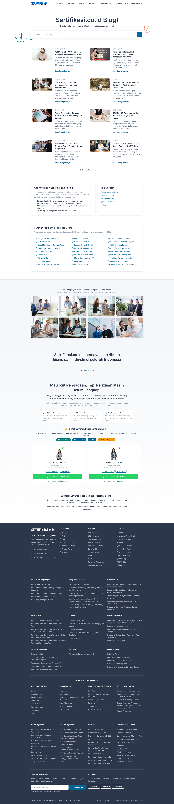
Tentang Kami (67, 533)
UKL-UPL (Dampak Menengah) (122, 242)
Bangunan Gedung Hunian (79, 584)
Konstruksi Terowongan (116, 641)
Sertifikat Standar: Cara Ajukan (122, 264)
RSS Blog (122, 559)
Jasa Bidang (64, 709)
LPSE (121, 543)
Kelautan (91, 691)
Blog (63, 539)
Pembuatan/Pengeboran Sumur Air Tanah (123, 667)
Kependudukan (36, 697)
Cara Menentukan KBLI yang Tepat (51, 245)
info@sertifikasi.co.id (42, 553)
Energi (33, 691)
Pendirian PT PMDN (81, 242)
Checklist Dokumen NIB (83, 251)
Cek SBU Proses (125, 546)
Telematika (35, 710)
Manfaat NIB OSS (94, 739)
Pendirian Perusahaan (96, 562)
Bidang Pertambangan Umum (128, 700)
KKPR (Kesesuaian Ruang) (120, 248)
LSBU (121, 533)
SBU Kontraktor (94, 533)
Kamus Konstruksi (68, 546)
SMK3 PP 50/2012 (95, 565)
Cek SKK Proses (125, 555)
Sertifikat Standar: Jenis (119, 261)
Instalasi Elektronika (76, 620)
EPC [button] (81, 4)
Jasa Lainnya (64, 694)
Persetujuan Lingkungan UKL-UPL (101, 760)
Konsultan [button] (70, 4)
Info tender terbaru (110, 192)
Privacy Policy (67, 549)
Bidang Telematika (124, 711)
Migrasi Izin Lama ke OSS (84, 258)
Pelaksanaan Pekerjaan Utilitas (118, 657)
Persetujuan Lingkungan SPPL (99, 763)
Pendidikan (35, 701)
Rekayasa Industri (37, 707)
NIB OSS (91, 559)
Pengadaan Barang (38, 762)
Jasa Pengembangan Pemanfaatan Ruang (46, 593)
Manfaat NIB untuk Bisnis (83, 255)
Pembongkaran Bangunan (117, 664)
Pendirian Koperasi (45, 261)
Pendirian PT (43, 255)
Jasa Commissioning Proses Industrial (45, 620)
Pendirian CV (43, 258)
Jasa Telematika (66, 703)
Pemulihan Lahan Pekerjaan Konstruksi (45, 669)
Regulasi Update (68, 543)
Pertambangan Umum (96, 700)
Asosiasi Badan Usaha (127, 536)
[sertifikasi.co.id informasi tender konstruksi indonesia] (39, 3)
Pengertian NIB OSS (95, 729)
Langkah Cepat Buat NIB (83, 248)
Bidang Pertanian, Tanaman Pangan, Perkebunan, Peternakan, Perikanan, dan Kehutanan (129, 705)
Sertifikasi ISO (93, 552)
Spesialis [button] (91, 4)
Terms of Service (68, 552)
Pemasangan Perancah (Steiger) (119, 660)
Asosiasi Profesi (125, 539)
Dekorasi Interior (37, 654)
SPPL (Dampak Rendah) (119, 245)
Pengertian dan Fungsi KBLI (48, 239)
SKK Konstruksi (109, 202)
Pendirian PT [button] (121, 4)
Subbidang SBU (109, 199)
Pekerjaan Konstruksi (39, 755)
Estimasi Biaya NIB (81, 264)
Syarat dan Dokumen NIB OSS (99, 736)
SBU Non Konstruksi (95, 546)
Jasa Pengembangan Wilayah (42, 600)
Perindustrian (36, 704)
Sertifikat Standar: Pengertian (121, 258)
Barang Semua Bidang (96, 709)
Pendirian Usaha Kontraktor (48, 264)
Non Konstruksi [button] (105, 4)
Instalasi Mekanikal (76, 629)
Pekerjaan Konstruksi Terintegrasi (43, 759)
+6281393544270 (41, 549)
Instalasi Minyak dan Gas (78, 638)
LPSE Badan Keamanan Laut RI (71, 733)
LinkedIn (107, 786)
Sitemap (77, 800)
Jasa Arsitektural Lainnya (40, 584)
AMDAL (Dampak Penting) (120, 239)
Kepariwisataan (36, 694)
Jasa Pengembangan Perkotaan (43, 596)
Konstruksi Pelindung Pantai (117, 626)
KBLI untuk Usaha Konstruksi (49, 248)
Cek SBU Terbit (125, 552)
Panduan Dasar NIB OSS (83, 245)
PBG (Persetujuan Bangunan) (121, 251)
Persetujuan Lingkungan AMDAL (100, 757)
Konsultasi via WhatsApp (59, 477)
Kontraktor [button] (58, 4)
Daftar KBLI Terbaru (45, 242)
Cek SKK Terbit (125, 549)
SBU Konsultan (93, 536)
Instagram (119, 786)
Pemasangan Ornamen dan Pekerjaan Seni (47, 663)
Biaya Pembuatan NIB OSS (98, 754)
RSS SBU (122, 562)
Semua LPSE (64, 762)
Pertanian (91, 703)
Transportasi (35, 714)
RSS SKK (122, 565)
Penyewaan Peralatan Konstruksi (81, 654)
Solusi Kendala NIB (81, 261)
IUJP (90, 555)
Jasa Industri (64, 691)
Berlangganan (77, 787)
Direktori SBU (108, 195)
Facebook (95, 786)
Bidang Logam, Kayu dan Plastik (129, 691)
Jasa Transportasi (66, 706)
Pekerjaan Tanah (113, 654)
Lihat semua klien (85, 370)
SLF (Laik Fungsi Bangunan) (120, 255)
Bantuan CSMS (93, 549)
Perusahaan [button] (135, 4)
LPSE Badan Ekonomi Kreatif (70, 729)
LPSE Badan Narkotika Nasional (72, 753)
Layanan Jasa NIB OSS (46, 251)
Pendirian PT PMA (81, 239)
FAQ (104, 205)
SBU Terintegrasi (94, 539)
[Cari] (139, 34)
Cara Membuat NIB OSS (97, 733)
